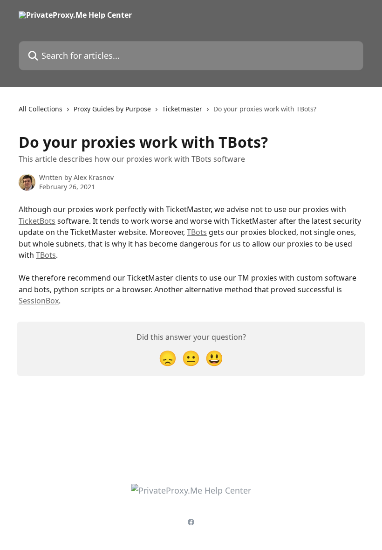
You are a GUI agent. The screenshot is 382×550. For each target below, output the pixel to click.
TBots (197, 232)
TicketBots (37, 221)
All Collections (40, 108)
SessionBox (39, 301)
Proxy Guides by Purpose (112, 108)
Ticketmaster (182, 108)
